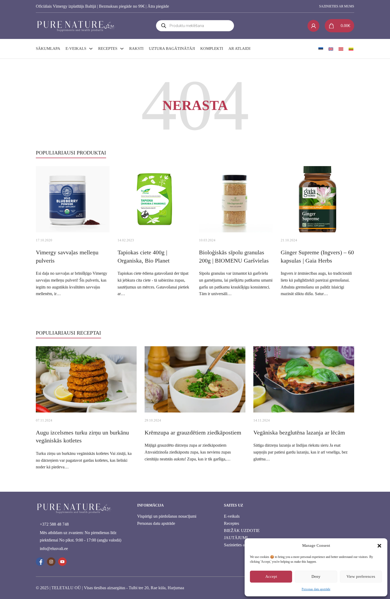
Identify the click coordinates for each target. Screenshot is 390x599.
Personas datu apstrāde (316, 589)
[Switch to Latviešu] (341, 48)
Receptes (107, 48)
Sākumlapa (48, 48)
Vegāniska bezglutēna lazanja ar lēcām (299, 432)
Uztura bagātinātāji (172, 48)
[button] (379, 545)
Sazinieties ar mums (336, 6)
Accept (271, 576)
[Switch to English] (331, 48)
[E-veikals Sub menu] (91, 49)
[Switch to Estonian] (321, 48)
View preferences (360, 576)
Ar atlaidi (239, 48)
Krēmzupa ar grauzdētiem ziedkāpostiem (193, 432)
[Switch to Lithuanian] (351, 48)
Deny (315, 576)
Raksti (136, 48)
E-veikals (76, 48)
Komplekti (211, 48)
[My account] (313, 26)
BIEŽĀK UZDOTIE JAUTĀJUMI (242, 534)
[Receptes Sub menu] (122, 49)
